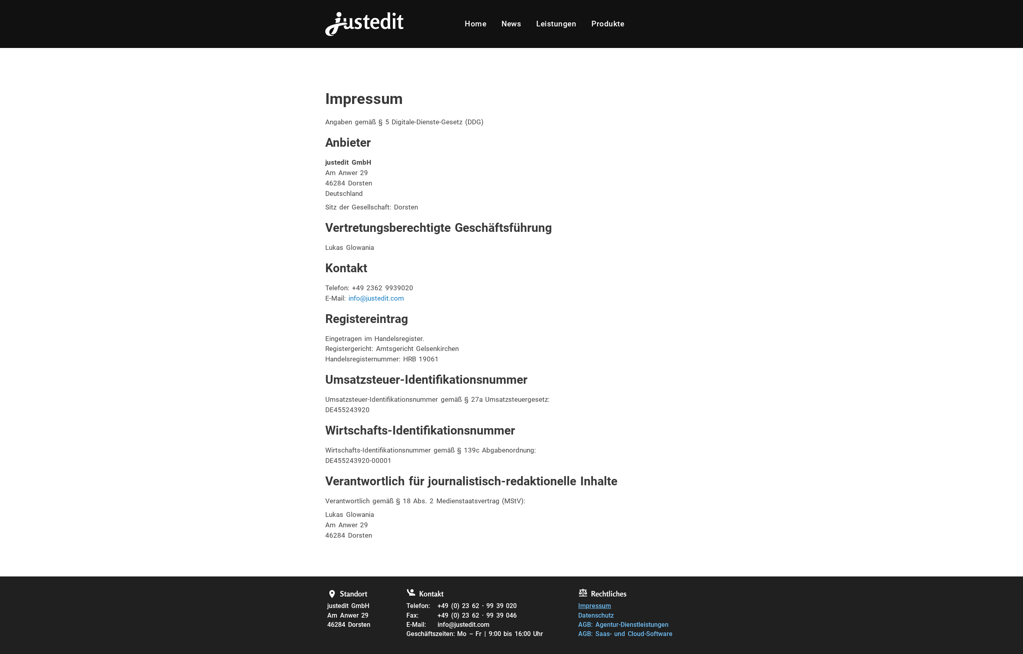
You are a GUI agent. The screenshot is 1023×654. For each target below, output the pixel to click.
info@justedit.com (376, 298)
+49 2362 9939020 (382, 288)
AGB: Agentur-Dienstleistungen (623, 624)
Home (475, 23)
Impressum (594, 606)
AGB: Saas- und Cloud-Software (625, 634)
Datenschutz (596, 615)
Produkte (607, 23)
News (511, 23)
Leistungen (556, 23)
